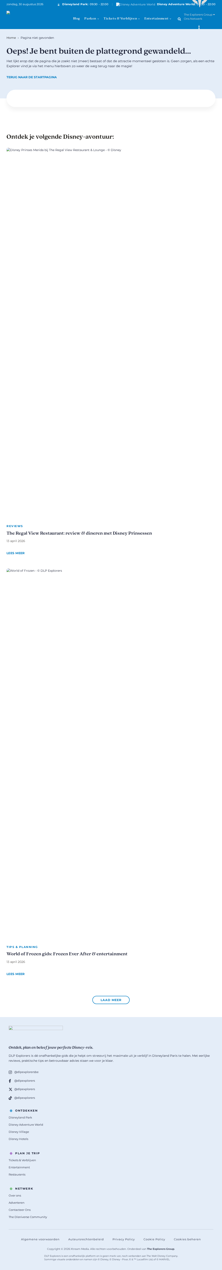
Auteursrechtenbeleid (86, 1239)
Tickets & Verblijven (120, 18)
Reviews (15, 526)
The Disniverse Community (28, 1217)
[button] (111, 1000)
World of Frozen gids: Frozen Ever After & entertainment (67, 954)
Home (11, 38)
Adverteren (16, 1202)
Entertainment (156, 18)
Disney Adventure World (26, 1124)
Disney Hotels (18, 1139)
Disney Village (19, 1131)
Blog (76, 18)
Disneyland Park (20, 1117)
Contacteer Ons (20, 1209)
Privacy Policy (124, 1239)
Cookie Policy (154, 1239)
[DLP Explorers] (28, 19)
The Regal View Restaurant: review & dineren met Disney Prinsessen (79, 533)
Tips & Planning (22, 947)
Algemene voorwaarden (40, 1239)
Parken (90, 18)
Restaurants (17, 1174)
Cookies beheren (187, 1239)
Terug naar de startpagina (32, 77)
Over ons (15, 1195)
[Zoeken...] (179, 19)
